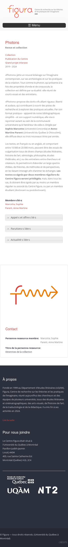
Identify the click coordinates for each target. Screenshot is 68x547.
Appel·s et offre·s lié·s (23, 217)
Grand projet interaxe (16, 62)
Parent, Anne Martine (16, 208)
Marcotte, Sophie (14, 204)
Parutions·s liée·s (21, 228)
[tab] (34, 218)
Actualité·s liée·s (20, 239)
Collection (10, 55)
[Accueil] (35, 11)
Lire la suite (8, 420)
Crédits (63, 542)
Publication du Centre (16, 58)
